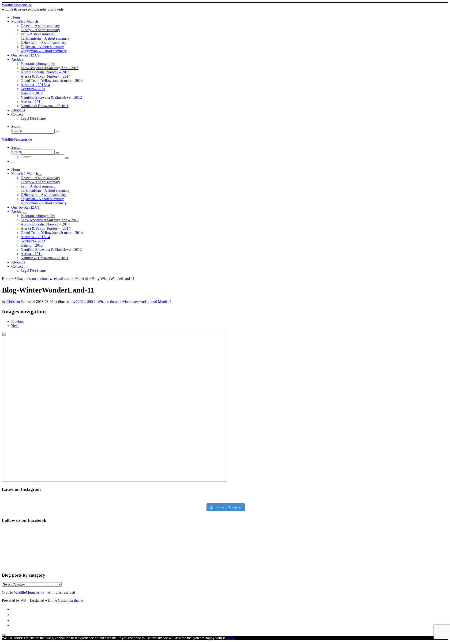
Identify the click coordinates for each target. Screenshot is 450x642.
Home (6, 279)
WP (23, 600)
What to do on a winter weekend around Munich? (51, 279)
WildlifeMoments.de (29, 592)
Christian (13, 302)
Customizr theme (70, 600)
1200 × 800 (84, 302)
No (232, 638)
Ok (228, 638)
